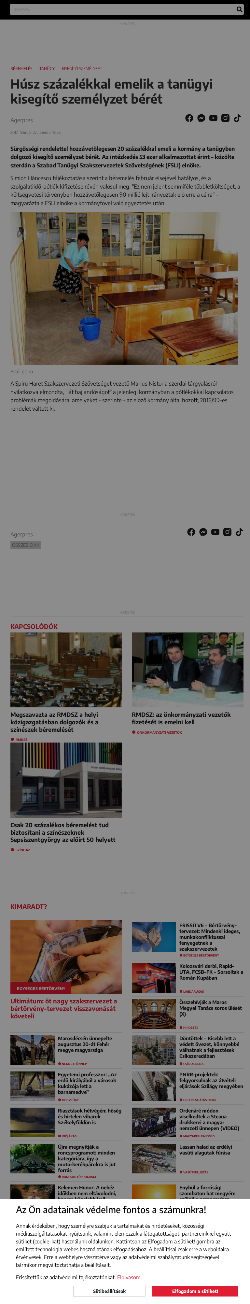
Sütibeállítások (109, 1291)
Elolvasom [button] (129, 1277)
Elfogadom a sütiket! (195, 1291)
